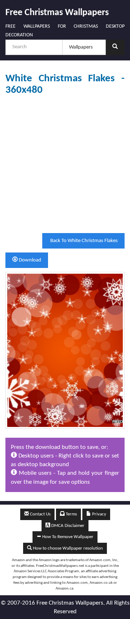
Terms (71, 514)
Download (29, 260)
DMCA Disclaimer (67, 525)
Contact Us (40, 514)
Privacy (98, 514)
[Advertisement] (65, 164)
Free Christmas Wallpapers (57, 13)
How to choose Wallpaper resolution (67, 548)
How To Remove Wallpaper (67, 536)
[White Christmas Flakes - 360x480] (65, 350)
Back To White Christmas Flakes (83, 240)
